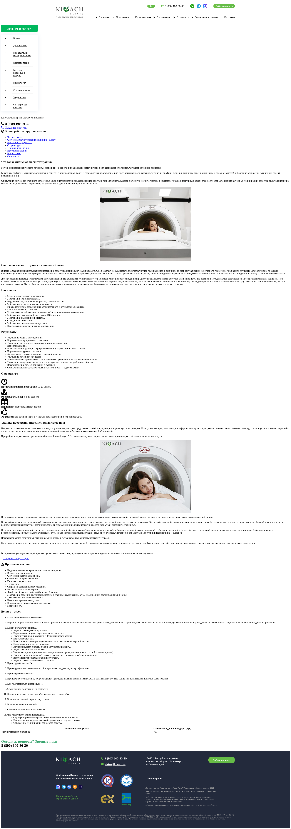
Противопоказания (17, 150)
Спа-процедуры (21, 90)
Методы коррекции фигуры (19, 73)
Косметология (143, 17)
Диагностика (20, 45)
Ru (151, 6)
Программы (122, 17)
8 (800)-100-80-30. (151, 817)
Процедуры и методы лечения (22, 54)
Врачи (16, 38)
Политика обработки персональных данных (67, 797)
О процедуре (14, 145)
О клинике (104, 17)
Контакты (229, 17)
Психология (19, 82)
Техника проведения (18, 148)
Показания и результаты (19, 142)
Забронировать (224, 6)
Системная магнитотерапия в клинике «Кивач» (32, 139)
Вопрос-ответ (14, 153)
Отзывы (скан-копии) (206, 17)
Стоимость (183, 17)
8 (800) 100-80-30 (174, 6)
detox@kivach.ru (115, 764)
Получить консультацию (16, 558)
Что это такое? (14, 137)
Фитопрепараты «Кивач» (21, 106)
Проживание (164, 17)
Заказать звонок (15, 127)
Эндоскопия (19, 97)
